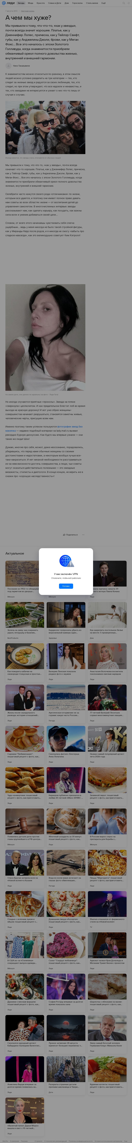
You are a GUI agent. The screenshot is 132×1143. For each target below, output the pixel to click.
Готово (66, 586)
